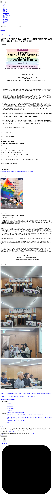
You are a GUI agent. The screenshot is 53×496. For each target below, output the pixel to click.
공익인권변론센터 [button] (6, 15)
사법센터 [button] (5, 21)
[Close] (5, 2)
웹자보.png (9, 422)
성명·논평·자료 (8, 35)
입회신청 (2, 27)
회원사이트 (3, 30)
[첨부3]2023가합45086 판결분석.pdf (15, 412)
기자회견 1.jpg (10, 410)
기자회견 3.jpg (10, 406)
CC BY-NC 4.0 (33, 433)
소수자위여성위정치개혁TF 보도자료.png (15, 420)
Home (2, 34)
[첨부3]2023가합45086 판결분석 (8, 399)
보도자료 (2, 35)
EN (1, 32)
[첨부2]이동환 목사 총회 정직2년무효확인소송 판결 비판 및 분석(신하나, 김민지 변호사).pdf (26, 415)
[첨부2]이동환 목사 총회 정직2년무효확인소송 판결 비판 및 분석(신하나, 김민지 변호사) (19, 396)
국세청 (2, 434)
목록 (1, 425)
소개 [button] (4, 4)
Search (2, 26)
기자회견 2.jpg (10, 408)
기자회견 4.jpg (10, 403)
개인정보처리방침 (12, 431)
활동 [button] (4, 10)
